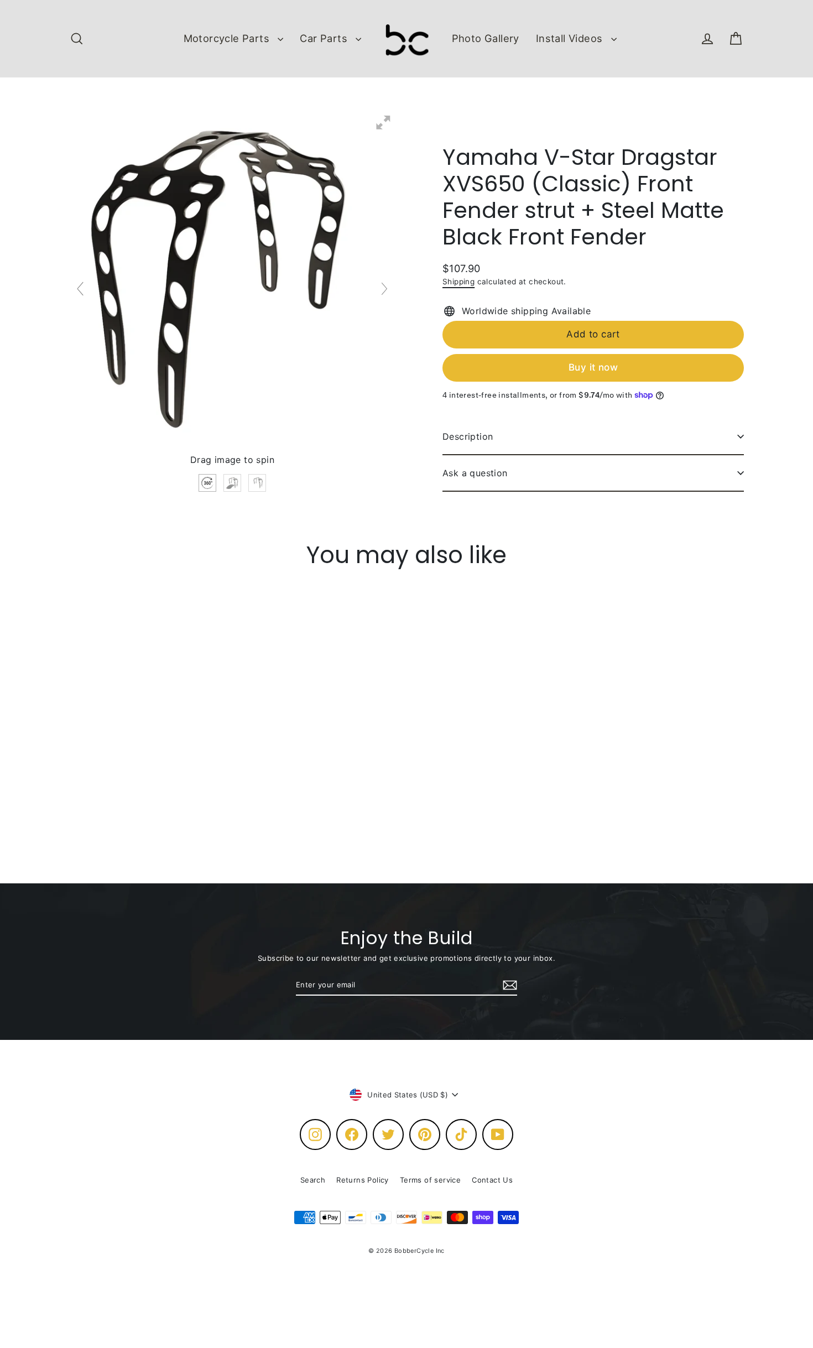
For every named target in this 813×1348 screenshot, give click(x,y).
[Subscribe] (508, 985)
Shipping (458, 281)
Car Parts (325, 38)
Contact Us (492, 1179)
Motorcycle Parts (228, 38)
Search (312, 1179)
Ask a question (475, 472)
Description (467, 436)
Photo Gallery (485, 38)
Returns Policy (362, 1179)
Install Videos (571, 38)
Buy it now (593, 367)
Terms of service (430, 1179)
